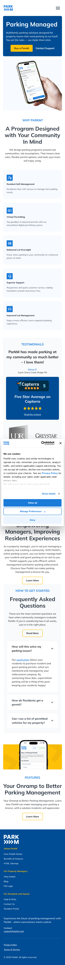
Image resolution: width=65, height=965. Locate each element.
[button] (57, 8)
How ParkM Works (13, 854)
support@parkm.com (14, 931)
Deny (32, 520)
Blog (6, 881)
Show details (49, 493)
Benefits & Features (13, 858)
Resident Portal (11, 908)
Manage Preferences (31, 511)
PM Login (8, 886)
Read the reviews (32, 414)
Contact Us (9, 904)
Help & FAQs (10, 899)
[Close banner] (60, 443)
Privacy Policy (10, 944)
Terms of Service (12, 949)
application (22, 659)
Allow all (32, 503)
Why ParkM (9, 876)
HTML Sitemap (11, 863)
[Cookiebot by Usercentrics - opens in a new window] (41, 443)
